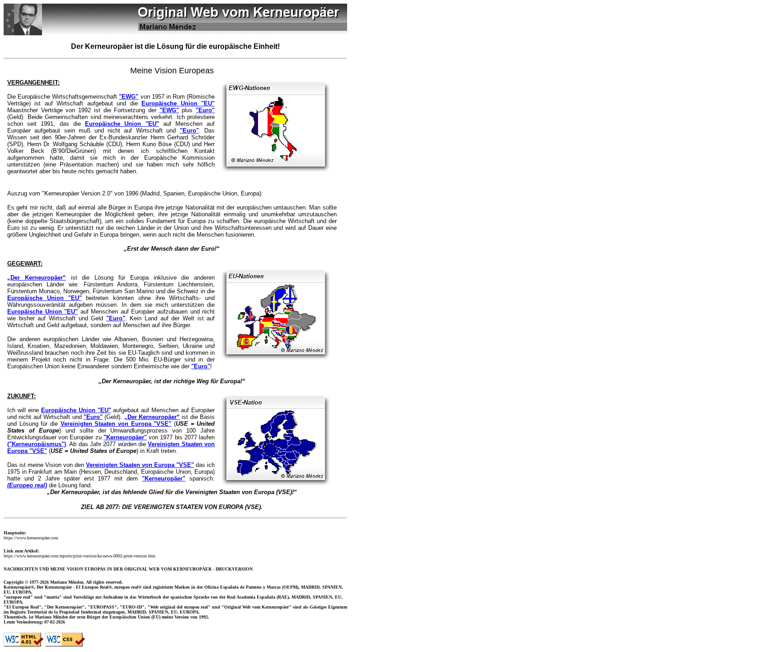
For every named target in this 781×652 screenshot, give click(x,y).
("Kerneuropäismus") (36, 444)
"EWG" (128, 96)
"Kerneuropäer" (125, 437)
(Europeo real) (27, 485)
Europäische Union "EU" (178, 103)
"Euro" (205, 110)
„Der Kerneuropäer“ (36, 277)
